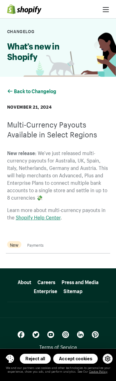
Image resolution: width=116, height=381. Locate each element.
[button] (10, 359)
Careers (46, 281)
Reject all (35, 358)
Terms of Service (58, 346)
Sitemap (73, 290)
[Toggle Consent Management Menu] (10, 359)
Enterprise (45, 290)
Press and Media (80, 281)
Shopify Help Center (38, 217)
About (24, 281)
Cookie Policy (98, 371)
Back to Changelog (35, 90)
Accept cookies (75, 358)
